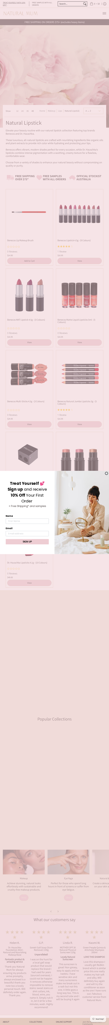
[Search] (84, 4)
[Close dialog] (106, 473)
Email (9, 528)
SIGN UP (27, 541)
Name (9, 516)
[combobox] (70, 4)
